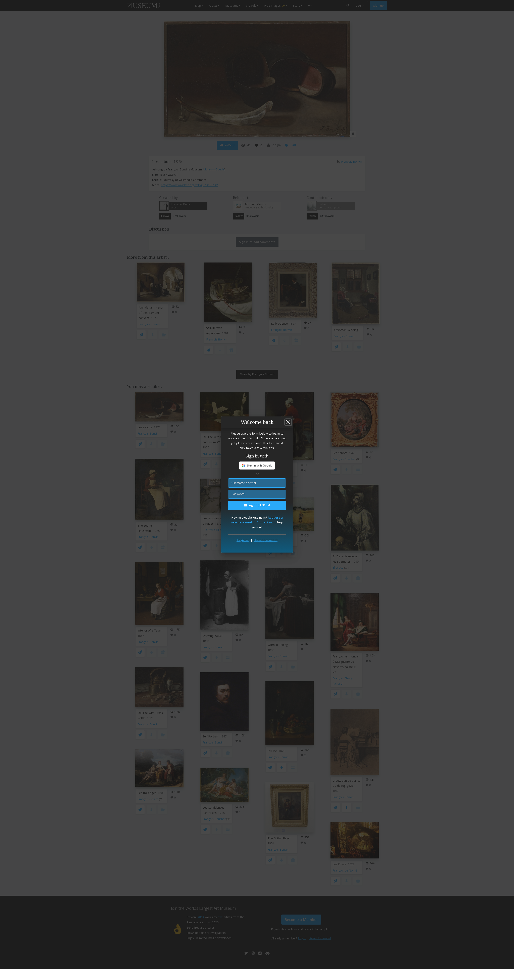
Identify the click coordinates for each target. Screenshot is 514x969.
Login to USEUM (258, 505)
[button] (257, 465)
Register (243, 540)
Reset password (265, 540)
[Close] (288, 422)
